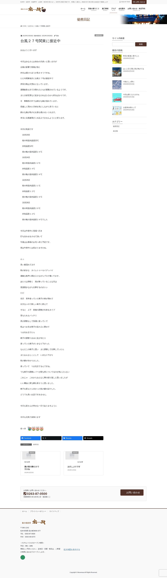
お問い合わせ (140, 2)
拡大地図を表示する (72, 549)
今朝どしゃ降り (128, 82)
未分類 (115, 131)
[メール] (22, 557)
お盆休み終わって (129, 107)
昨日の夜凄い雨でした (131, 56)
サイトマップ (54, 511)
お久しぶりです (74, 467)
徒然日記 (99, 35)
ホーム (24, 511)
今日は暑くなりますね (131, 94)
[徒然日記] (28, 455)
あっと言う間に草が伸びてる (133, 69)
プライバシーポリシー (38, 511)
